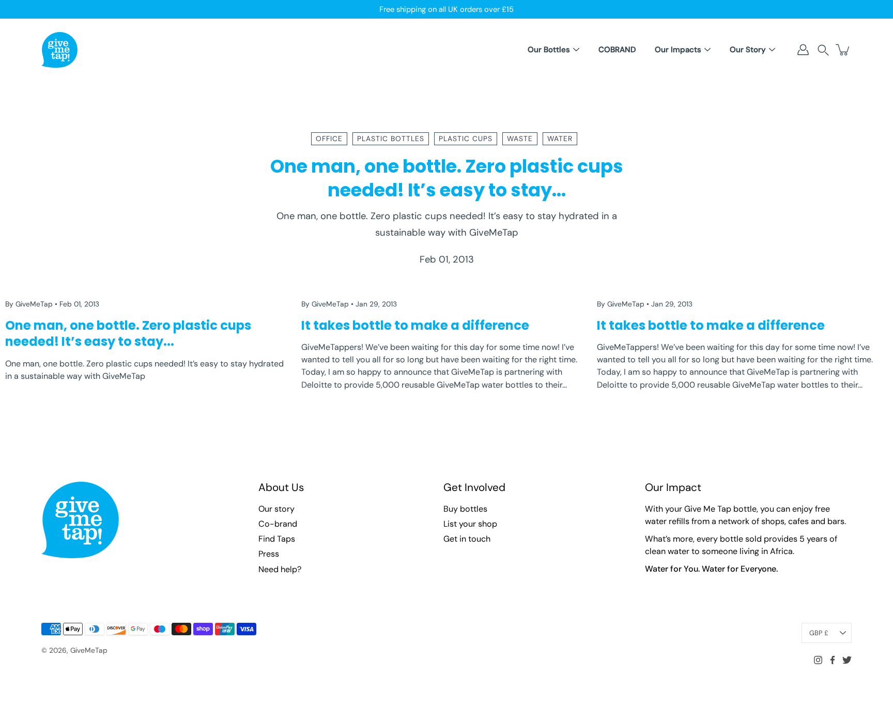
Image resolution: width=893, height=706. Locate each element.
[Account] (803, 49)
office (329, 138)
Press (268, 553)
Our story (276, 508)
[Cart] (843, 49)
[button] (823, 50)
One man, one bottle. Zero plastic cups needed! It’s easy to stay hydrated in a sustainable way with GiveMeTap (446, 224)
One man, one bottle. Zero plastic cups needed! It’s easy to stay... (446, 178)
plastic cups (465, 138)
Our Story (748, 49)
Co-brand (277, 523)
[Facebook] (832, 660)
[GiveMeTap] (59, 49)
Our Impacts (678, 49)
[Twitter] (847, 660)
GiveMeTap (88, 650)
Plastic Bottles (390, 138)
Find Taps (276, 538)
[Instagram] (818, 660)
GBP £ (818, 632)
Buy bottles (465, 508)
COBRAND (617, 49)
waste (520, 138)
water (560, 138)
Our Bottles (549, 49)
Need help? (279, 569)
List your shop (470, 523)
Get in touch (466, 538)
